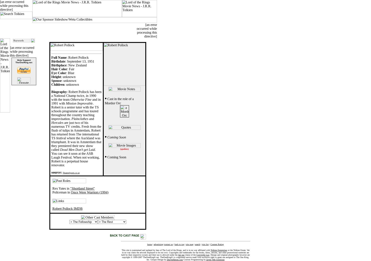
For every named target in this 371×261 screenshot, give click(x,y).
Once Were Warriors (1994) (89, 192)
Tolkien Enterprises (219, 250)
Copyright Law (202, 255)
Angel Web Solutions (215, 259)
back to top (179, 244)
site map (189, 244)
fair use (181, 255)
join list (205, 244)
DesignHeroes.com (175, 259)
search (197, 244)
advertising (158, 244)
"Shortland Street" (82, 188)
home (149, 244)
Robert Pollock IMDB (67, 208)
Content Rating (217, 244)
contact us (168, 244)
